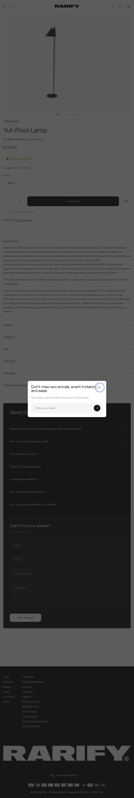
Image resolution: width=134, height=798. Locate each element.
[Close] (100, 387)
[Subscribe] (97, 408)
